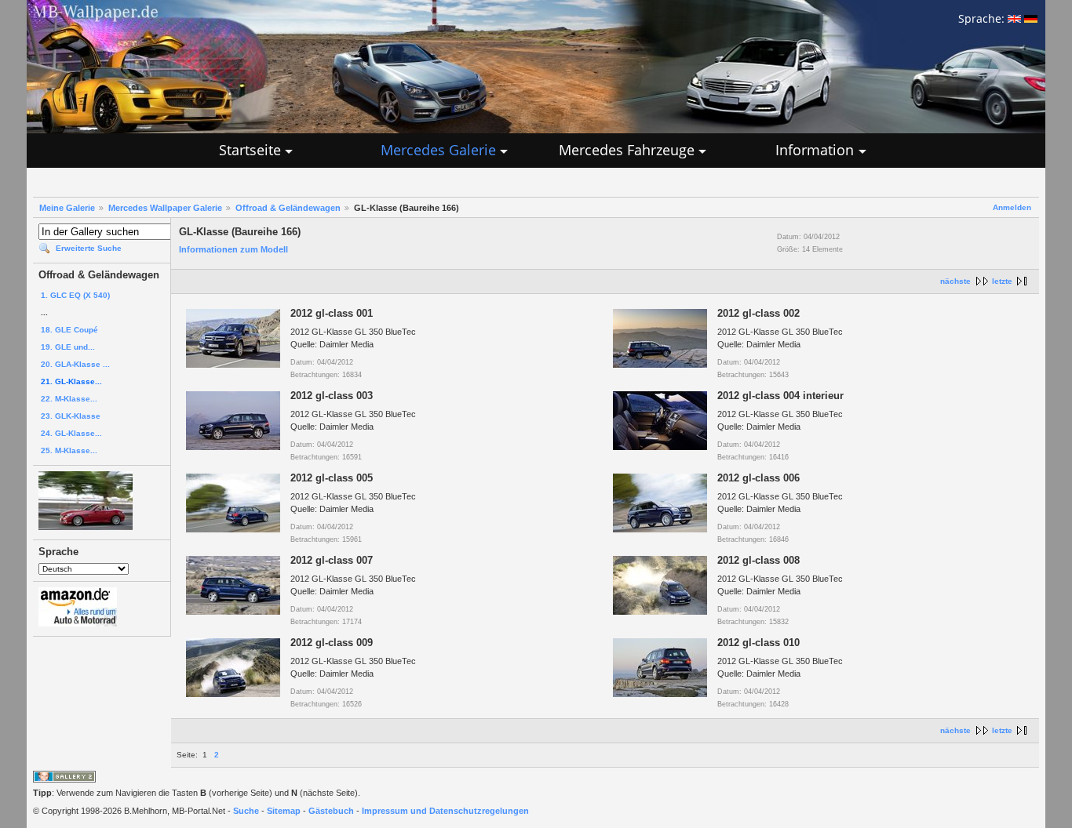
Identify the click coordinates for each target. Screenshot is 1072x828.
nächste (955, 281)
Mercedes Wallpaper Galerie (165, 207)
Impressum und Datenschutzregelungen (445, 810)
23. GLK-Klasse (70, 416)
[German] (1030, 18)
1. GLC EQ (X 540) (75, 295)
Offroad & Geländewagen (288, 207)
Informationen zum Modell (233, 249)
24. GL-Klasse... (71, 433)
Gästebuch (331, 810)
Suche (246, 810)
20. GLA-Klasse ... (75, 364)
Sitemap (284, 810)
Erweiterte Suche (89, 248)
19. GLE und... (68, 347)
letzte (1002, 281)
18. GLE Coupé (69, 329)
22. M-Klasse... (69, 398)
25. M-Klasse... (69, 450)
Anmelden (1012, 207)
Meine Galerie (67, 207)
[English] (1014, 18)
